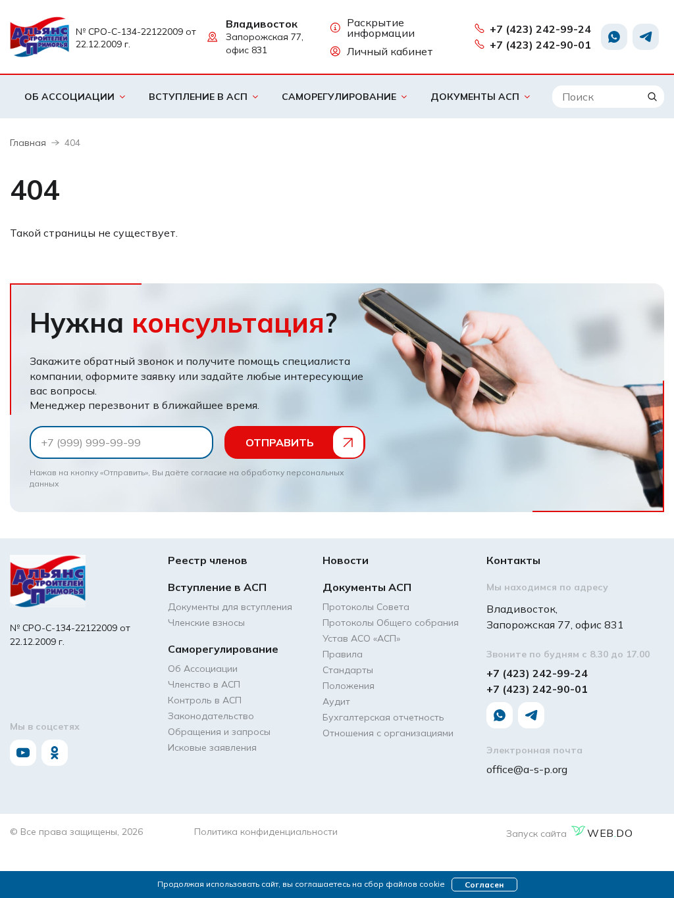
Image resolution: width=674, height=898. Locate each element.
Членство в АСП (204, 684)
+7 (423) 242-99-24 (540, 29)
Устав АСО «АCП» (361, 638)
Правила (343, 654)
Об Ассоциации (69, 97)
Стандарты (348, 669)
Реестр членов (207, 560)
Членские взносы (206, 622)
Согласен (484, 884)
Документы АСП (474, 97)
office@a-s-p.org (526, 769)
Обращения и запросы (219, 731)
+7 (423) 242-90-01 (540, 44)
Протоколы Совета (366, 606)
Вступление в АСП (198, 97)
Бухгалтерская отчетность (383, 717)
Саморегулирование (339, 97)
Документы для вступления (230, 606)
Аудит (336, 701)
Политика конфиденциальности (266, 831)
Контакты (513, 560)
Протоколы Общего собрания (391, 622)
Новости (346, 560)
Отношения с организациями (388, 733)
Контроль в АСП (205, 700)
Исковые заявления (212, 747)
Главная (28, 142)
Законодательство (211, 716)
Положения (349, 685)
